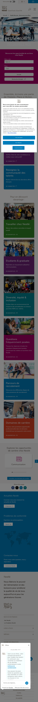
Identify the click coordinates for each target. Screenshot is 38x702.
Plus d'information (12, 132)
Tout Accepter (19, 137)
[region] (19, 125)
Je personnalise (18, 147)
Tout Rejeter (18, 142)
